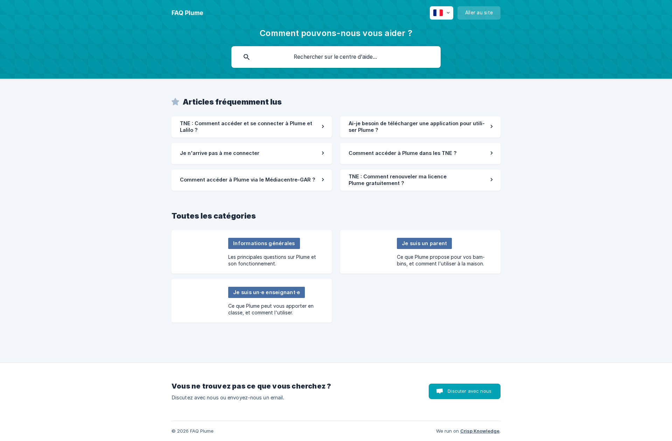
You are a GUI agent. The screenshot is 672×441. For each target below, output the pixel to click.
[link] (252, 126)
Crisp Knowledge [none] (479, 431)
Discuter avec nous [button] (469, 391)
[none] (187, 13)
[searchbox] (336, 57)
